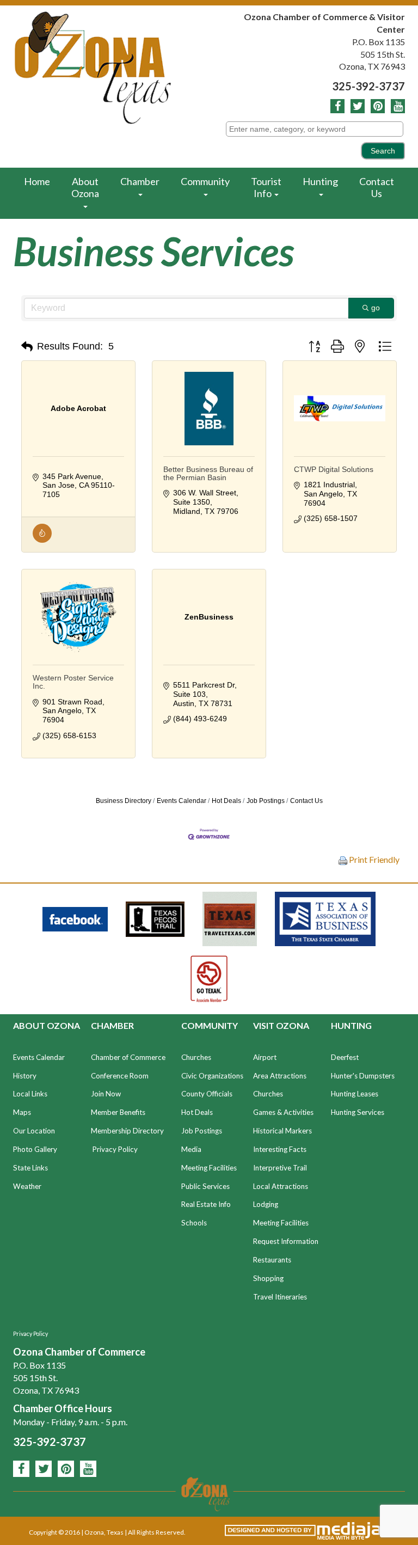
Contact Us (376, 187)
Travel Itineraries (280, 1296)
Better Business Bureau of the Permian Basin (208, 473)
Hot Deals (226, 801)
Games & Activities (283, 1112)
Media (191, 1149)
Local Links (30, 1093)
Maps (22, 1112)
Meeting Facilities (209, 1167)
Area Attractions (279, 1075)
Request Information (285, 1241)
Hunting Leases (354, 1093)
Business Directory (123, 801)
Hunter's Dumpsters (363, 1075)
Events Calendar (181, 801)
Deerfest (345, 1057)
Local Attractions (280, 1186)
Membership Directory (127, 1130)
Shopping (268, 1278)
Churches (196, 1057)
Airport (264, 1057)
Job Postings (266, 801)
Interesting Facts (279, 1149)
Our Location (34, 1130)
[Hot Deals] (42, 540)
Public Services (205, 1186)
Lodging (265, 1204)
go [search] (375, 307)
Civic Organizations (212, 1075)
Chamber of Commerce (128, 1057)
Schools (194, 1222)
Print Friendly (373, 859)
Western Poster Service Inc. (73, 681)
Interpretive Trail (280, 1167)
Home (37, 181)
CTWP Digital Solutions (333, 469)
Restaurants (272, 1259)
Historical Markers (282, 1130)
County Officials (206, 1093)
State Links (30, 1167)
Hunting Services (357, 1112)
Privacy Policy (115, 1149)
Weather (27, 1186)
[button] (27, 346)
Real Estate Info (206, 1204)
